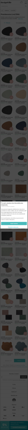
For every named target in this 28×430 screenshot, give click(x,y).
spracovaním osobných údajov (19, 380)
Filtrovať (8, 23)
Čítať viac (20, 18)
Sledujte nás (14, 395)
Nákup (14, 388)
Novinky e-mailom (14, 373)
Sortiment (14, 391)
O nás (14, 384)
